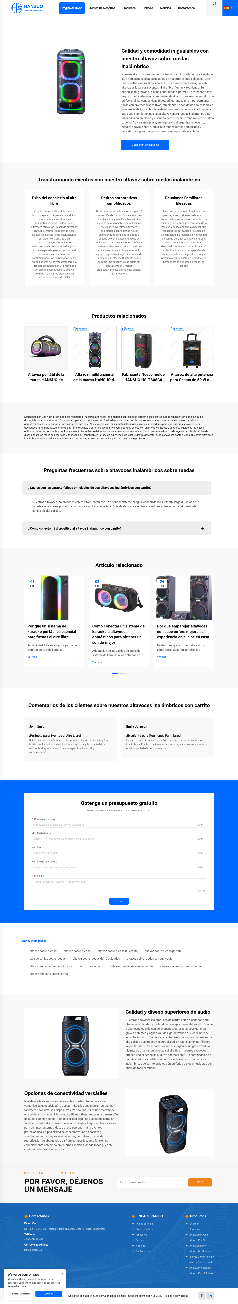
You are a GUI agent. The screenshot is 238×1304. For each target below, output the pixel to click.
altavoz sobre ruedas (43, 951)
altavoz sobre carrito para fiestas (51, 966)
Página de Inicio (72, 8)
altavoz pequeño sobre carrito (49, 973)
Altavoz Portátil (197, 1240)
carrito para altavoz (91, 966)
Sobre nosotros (144, 1229)
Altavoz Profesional (200, 1267)
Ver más (32, 656)
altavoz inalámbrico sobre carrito (181, 966)
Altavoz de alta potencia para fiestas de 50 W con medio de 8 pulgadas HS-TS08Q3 (192, 377)
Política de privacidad (176, 1295)
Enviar (119, 901)
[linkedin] (210, 1295)
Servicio (148, 8)
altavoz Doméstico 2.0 (201, 1256)
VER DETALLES (46, 347)
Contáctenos (186, 8)
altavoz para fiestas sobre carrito (132, 966)
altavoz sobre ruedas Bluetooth (118, 951)
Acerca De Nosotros (102, 8)
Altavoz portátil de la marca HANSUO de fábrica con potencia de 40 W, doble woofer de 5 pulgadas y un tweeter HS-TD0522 (46, 377)
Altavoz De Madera (199, 1251)
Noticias (165, 8)
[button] (115, 673)
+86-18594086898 (33, 1239)
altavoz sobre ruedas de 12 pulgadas (96, 958)
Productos (129, 8)
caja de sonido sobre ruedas (48, 958)
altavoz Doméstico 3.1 (201, 1262)
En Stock (194, 1223)
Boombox (194, 1229)
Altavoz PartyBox (198, 1234)
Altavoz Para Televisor (201, 1273)
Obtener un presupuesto (145, 144)
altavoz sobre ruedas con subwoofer (150, 958)
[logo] (26, 7)
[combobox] (39, 839)
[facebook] (201, 1295)
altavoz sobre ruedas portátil (163, 951)
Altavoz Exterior (198, 1245)
